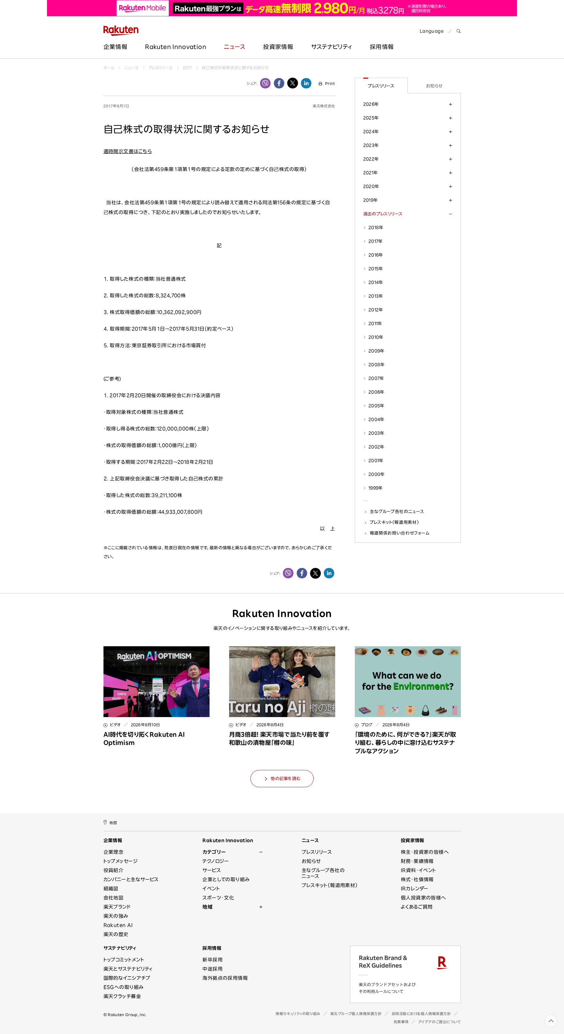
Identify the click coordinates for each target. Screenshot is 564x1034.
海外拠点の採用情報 (225, 978)
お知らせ (434, 86)
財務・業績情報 (417, 861)
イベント (211, 888)
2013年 (375, 296)
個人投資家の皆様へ (423, 897)
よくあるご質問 (417, 906)
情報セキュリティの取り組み (297, 1013)
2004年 (376, 419)
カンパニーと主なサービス (131, 879)
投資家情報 (278, 47)
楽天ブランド (117, 906)
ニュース (234, 47)
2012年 (375, 309)
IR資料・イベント (418, 870)
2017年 (375, 241)
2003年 (376, 433)
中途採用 (212, 968)
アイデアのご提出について (439, 1022)
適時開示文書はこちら (127, 151)
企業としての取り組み (226, 879)
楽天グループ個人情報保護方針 (356, 1013)
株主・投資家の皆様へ (425, 852)
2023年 (371, 145)
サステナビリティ (331, 47)
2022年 (371, 159)
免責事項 (401, 1022)
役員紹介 (113, 870)
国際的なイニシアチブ (126, 978)
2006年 (376, 392)
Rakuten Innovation (175, 47)
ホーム (109, 68)
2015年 (375, 268)
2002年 (376, 447)
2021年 (370, 172)
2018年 (376, 227)
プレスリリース (161, 68)
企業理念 (113, 852)
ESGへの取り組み (123, 987)
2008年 (376, 364)
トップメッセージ (120, 861)
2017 (187, 68)
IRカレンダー (415, 888)
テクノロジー (215, 861)
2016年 (375, 255)
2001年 (376, 460)
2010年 (376, 337)
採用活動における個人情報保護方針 (421, 1013)
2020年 (371, 186)
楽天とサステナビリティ (128, 968)
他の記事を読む (285, 778)
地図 (113, 822)
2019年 (370, 200)
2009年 (376, 351)
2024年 (371, 131)
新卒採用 (212, 959)
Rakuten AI (118, 925)
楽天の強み (115, 916)
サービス (211, 870)
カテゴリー (214, 852)
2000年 (376, 474)
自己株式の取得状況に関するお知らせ (235, 68)
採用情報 (211, 948)
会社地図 (113, 897)
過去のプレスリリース (383, 214)
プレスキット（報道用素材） (394, 522)
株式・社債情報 (417, 879)
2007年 (376, 378)
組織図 (110, 888)
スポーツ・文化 (218, 897)
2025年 (371, 118)
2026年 (371, 104)
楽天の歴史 (116, 934)
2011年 (375, 323)
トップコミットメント (124, 959)
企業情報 (115, 47)
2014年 (375, 282)
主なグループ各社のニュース (397, 511)
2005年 (376, 405)
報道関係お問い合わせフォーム (400, 533)
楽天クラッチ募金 (122, 996)
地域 (207, 906)
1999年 (375, 488)
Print (330, 83)
